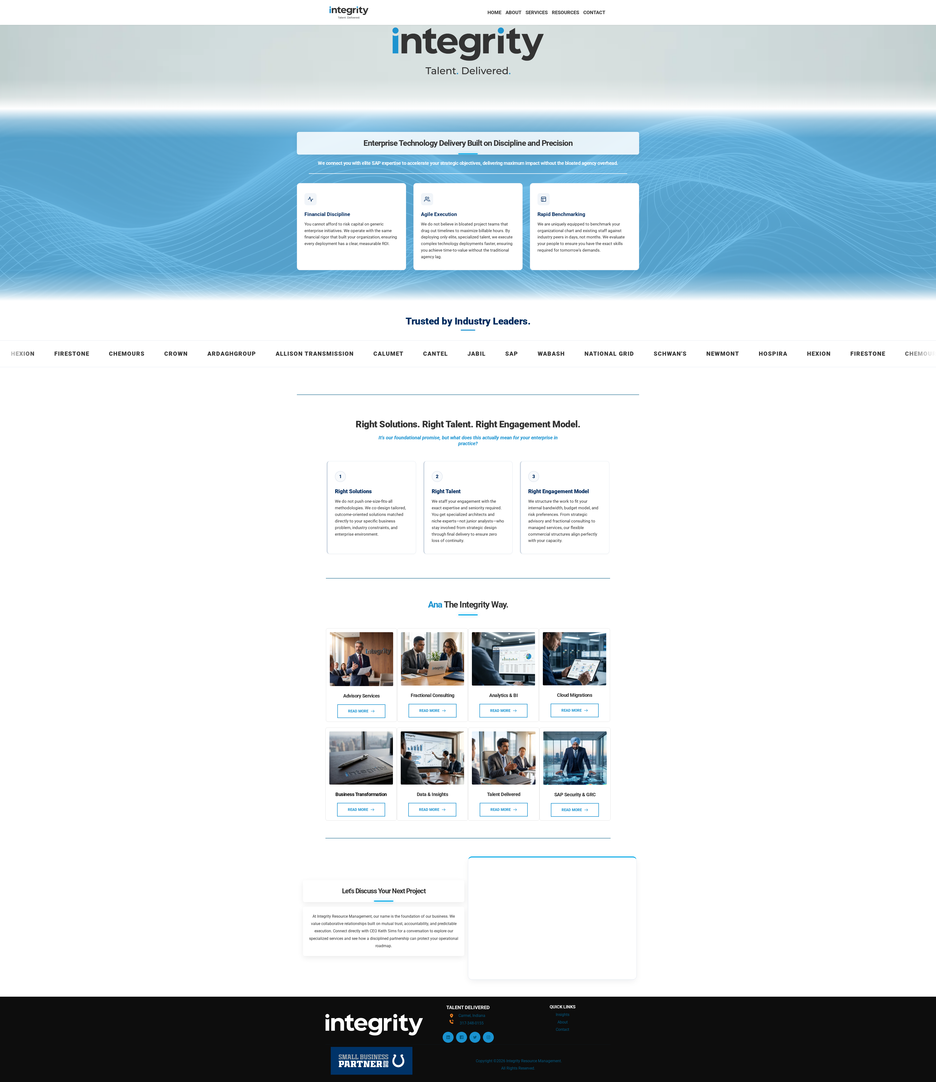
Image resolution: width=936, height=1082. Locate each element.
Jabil (385, 353)
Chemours (35, 353)
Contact (562, 1029)
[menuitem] (494, 12)
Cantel (343, 353)
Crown (84, 353)
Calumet (297, 353)
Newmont (630, 353)
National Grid (517, 353)
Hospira (681, 353)
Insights (562, 1014)
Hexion (727, 353)
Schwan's (578, 353)
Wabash (459, 353)
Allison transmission (223, 353)
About (562, 1022)
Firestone (776, 353)
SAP (419, 353)
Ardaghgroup (140, 353)
